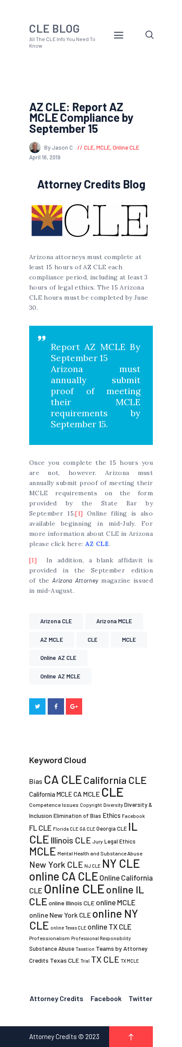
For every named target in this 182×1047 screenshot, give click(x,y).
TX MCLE (130, 961)
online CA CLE (63, 876)
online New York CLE (60, 915)
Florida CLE (65, 829)
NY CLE (121, 863)
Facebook (133, 816)
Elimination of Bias (77, 815)
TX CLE (105, 959)
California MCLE (50, 794)
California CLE (115, 780)
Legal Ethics (120, 841)
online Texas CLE (68, 927)
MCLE (103, 147)
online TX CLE (109, 926)
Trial (85, 961)
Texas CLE (64, 960)
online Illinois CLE (72, 903)
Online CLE (126, 147)
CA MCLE (86, 794)
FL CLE (40, 827)
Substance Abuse (51, 948)
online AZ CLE (58, 657)
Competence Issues (54, 805)
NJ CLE (92, 866)
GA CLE (87, 829)
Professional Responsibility (101, 938)
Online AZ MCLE (60, 676)
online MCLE (116, 902)
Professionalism (49, 938)
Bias (35, 781)
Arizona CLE (56, 621)
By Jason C (59, 147)
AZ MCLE (51, 639)
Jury (97, 841)
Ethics (111, 815)
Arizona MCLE (114, 621)
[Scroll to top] (131, 1036)
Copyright (91, 805)
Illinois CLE (70, 840)
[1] (79, 513)
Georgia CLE (111, 828)
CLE (89, 147)
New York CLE (56, 864)
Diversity (113, 805)
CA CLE (63, 779)
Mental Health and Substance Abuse (99, 853)
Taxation (85, 949)
